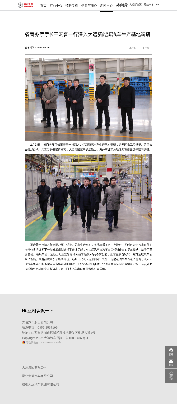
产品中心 (56, 5)
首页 (43, 5)
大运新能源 (135, 4)
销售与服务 (89, 5)
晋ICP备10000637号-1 (72, 338)
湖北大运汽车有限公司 (37, 376)
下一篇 (146, 48)
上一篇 (132, 48)
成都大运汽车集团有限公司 (40, 384)
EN (157, 4)
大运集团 (122, 4)
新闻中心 (106, 5)
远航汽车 (149, 4)
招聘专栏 (72, 5)
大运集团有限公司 (34, 367)
